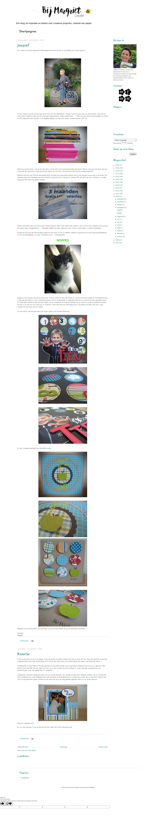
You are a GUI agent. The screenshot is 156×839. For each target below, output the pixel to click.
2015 (117, 179)
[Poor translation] (9, 804)
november (120, 202)
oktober (120, 205)
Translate (130, 143)
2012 (117, 188)
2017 (117, 174)
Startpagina (27, 31)
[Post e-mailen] (32, 641)
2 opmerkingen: (24, 738)
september (121, 207)
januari (119, 236)
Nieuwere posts (23, 747)
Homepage (63, 747)
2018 (117, 171)
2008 (117, 240)
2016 (117, 176)
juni (118, 222)
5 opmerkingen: (24, 641)
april (119, 228)
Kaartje (23, 654)
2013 (117, 185)
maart (119, 231)
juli (118, 219)
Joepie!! (23, 45)
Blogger (92, 787)
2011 (117, 191)
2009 (117, 196)
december (120, 199)
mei (118, 225)
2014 (117, 182)
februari (120, 233)
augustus (120, 216)
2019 (117, 168)
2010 (117, 194)
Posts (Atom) (32, 750)
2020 (117, 165)
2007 (117, 243)
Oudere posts (103, 747)
